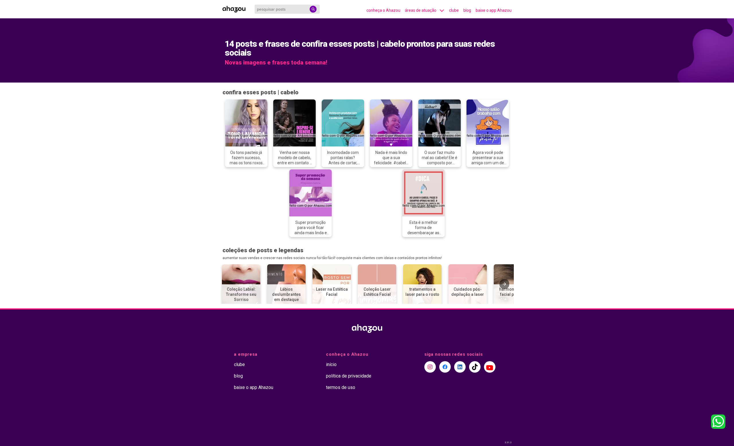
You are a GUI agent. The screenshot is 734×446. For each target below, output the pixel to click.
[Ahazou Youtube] (489, 367)
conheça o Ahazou (383, 10)
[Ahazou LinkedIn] (460, 367)
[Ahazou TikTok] (475, 367)
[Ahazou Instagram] (430, 367)
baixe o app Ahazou (494, 10)
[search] (313, 9)
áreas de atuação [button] (420, 10)
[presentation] (504, 284)
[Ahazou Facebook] (445, 367)
